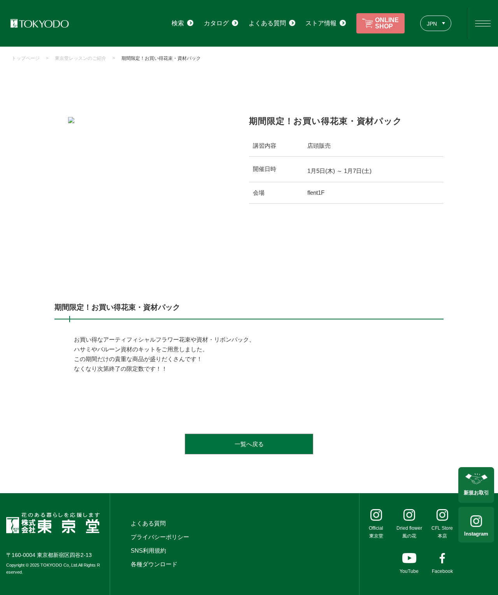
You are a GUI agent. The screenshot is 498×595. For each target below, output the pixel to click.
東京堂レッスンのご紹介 (80, 58)
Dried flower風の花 (409, 532)
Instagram (476, 534)
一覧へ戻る (249, 444)
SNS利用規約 (148, 550)
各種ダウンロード (154, 564)
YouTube (409, 571)
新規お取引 (476, 493)
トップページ (26, 58)
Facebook (442, 571)
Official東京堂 (376, 532)
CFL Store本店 (442, 532)
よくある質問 (148, 523)
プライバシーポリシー (160, 537)
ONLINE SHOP (387, 23)
